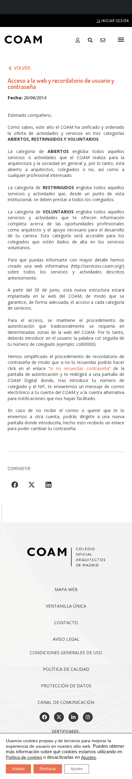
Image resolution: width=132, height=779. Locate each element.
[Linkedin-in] (73, 717)
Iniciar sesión (114, 20)
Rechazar (48, 769)
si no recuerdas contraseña (79, 368)
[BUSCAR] (91, 40)
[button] (121, 39)
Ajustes (88, 757)
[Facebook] (44, 717)
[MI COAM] (79, 40)
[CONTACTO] (104, 40)
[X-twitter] (59, 717)
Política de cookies (24, 757)
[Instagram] (88, 717)
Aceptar (18, 769)
